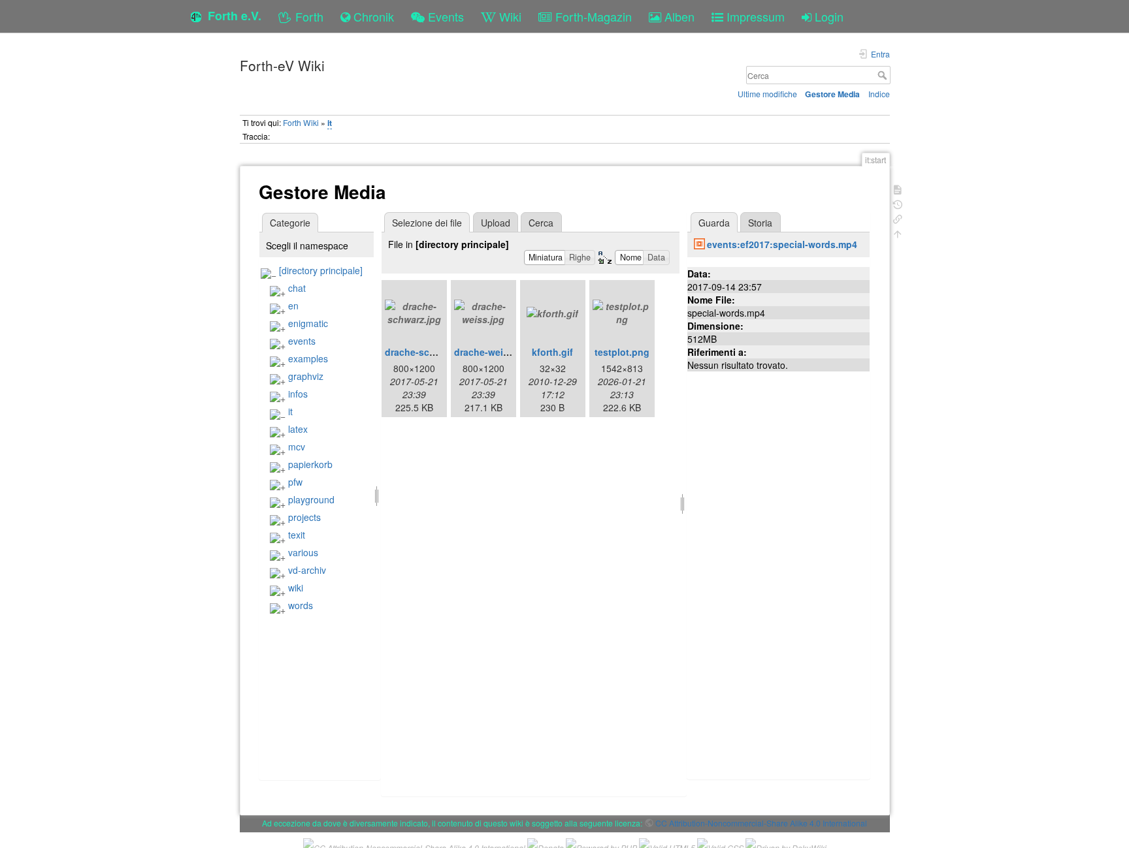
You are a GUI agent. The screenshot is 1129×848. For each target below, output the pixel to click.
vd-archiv (307, 569)
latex (298, 428)
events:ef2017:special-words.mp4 (782, 244)
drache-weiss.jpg (492, 351)
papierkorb (310, 464)
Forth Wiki (301, 122)
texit (296, 534)
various (303, 552)
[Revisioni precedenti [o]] (898, 203)
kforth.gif (552, 351)
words (300, 605)
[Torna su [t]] (898, 232)
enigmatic (308, 323)
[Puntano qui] (898, 217)
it (329, 123)
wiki (295, 587)
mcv (296, 446)
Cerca (883, 75)
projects (304, 517)
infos (298, 393)
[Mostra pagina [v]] (898, 188)
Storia (760, 222)
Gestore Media (832, 94)
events (302, 340)
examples (308, 358)
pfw (295, 481)
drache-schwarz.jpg (428, 351)
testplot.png (622, 351)
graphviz (305, 376)
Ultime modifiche (767, 93)
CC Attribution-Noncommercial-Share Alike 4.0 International (761, 822)
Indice (879, 93)
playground (311, 499)
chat (297, 287)
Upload (495, 222)
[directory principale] (321, 270)
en (293, 305)
